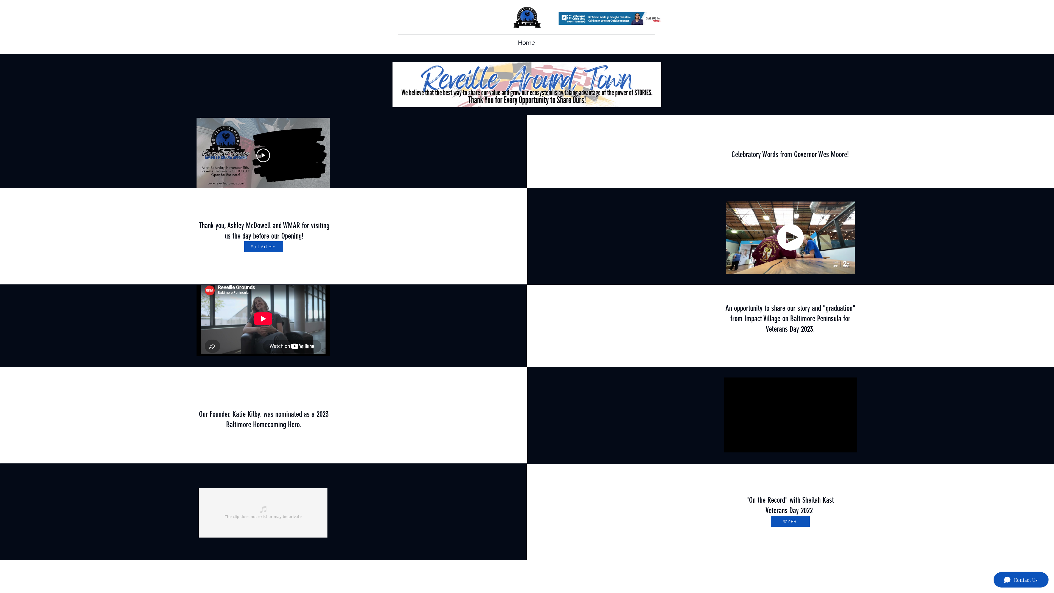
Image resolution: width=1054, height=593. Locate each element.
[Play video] (263, 155)
